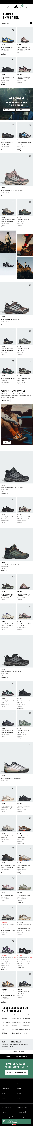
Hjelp (3, 1098)
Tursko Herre (16, 1018)
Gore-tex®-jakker (26, 1015)
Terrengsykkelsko (17, 1029)
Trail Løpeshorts (5, 1030)
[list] (16, 425)
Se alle (4, 400)
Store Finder (20, 1098)
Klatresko (15, 1026)
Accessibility (20, 1117)
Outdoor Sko (26, 1022)
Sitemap (19, 1088)
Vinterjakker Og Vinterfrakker (26, 1019)
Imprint (4, 1093)
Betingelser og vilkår (7, 1117)
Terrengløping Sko (6, 1015)
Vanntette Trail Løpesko (5, 1019)
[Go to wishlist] (7, 6)
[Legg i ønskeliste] (13, 30)
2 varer (5, 442)
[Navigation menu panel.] (3, 6)
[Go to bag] (30, 6)
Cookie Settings (6, 1107)
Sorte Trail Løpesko (25, 1026)
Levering (4, 1084)
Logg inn (8, 1056)
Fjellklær (4, 1033)
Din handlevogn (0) (21, 1056)
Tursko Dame (16, 1022)
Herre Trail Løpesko (5, 1022)
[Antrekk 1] (16, 424)
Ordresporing (5, 1088)
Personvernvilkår (21, 1112)
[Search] (25, 6)
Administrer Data (21, 1107)
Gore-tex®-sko (16, 1033)
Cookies (4, 1112)
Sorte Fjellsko (26, 1029)
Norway (19, 1123)
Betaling (19, 1093)
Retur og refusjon (21, 1084)
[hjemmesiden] (16, 7)
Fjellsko (14, 1015)
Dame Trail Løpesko (5, 1026)
